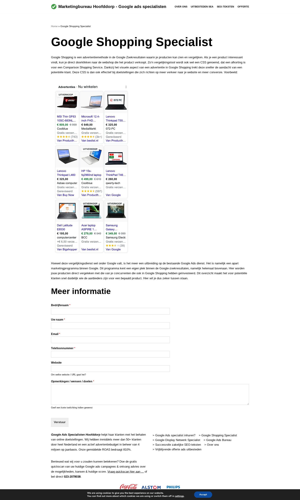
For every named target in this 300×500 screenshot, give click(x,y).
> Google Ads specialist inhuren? (174, 435)
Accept (203, 494)
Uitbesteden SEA (202, 6)
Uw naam (58, 319)
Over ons (181, 6)
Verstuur (60, 422)
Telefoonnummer (63, 348)
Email (55, 334)
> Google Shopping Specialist (218, 435)
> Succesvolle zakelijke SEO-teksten (177, 444)
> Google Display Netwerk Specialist (176, 440)
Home (54, 26)
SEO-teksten (225, 6)
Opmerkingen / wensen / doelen (72, 381)
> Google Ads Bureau (217, 440)
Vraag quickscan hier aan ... (125, 471)
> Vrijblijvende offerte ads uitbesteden (177, 449)
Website (56, 362)
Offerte (243, 6)
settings (179, 496)
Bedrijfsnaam (60, 305)
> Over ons (211, 444)
